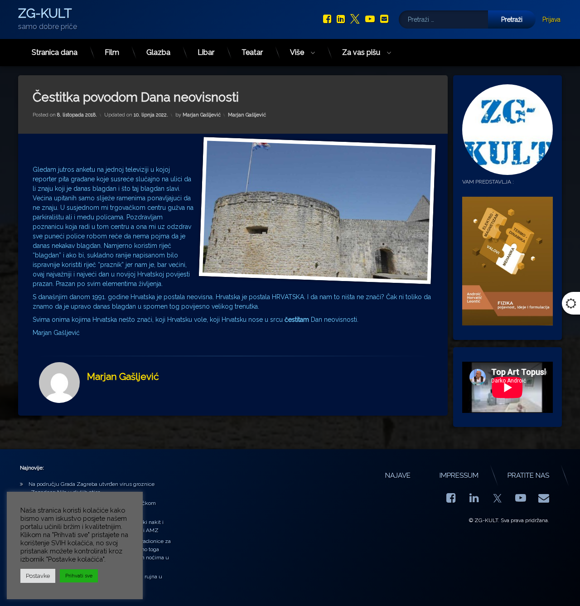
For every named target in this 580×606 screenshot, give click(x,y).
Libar (206, 52)
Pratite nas (528, 475)
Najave (398, 475)
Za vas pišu (361, 52)
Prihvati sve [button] (78, 576)
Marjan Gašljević (202, 115)
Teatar (252, 52)
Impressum (459, 475)
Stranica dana (54, 52)
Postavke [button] (38, 575)
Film (112, 52)
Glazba (158, 52)
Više (297, 52)
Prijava (551, 19)
